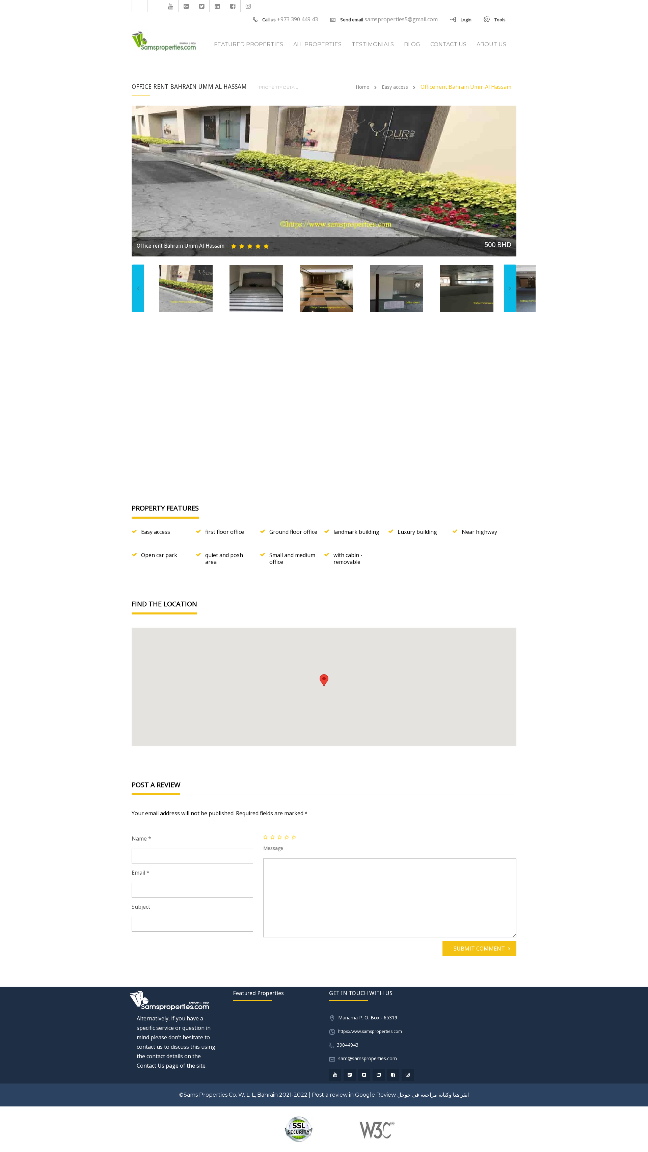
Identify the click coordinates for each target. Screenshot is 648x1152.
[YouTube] (171, 6)
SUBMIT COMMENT (479, 948)
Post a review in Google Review (354, 1095)
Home (362, 87)
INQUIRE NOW (478, 464)
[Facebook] (233, 6)
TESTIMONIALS (373, 44)
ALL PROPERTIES (317, 44)
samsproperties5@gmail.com (401, 19)
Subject (141, 906)
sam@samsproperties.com (367, 1058)
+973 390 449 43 (297, 19)
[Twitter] (202, 6)
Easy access (395, 87)
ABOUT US (491, 44)
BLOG (412, 44)
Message (273, 848)
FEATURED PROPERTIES (248, 44)
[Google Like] (186, 6)
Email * (141, 872)
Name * (141, 838)
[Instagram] (248, 6)
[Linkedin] (217, 6)
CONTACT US (448, 44)
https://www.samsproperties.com (370, 1031)
